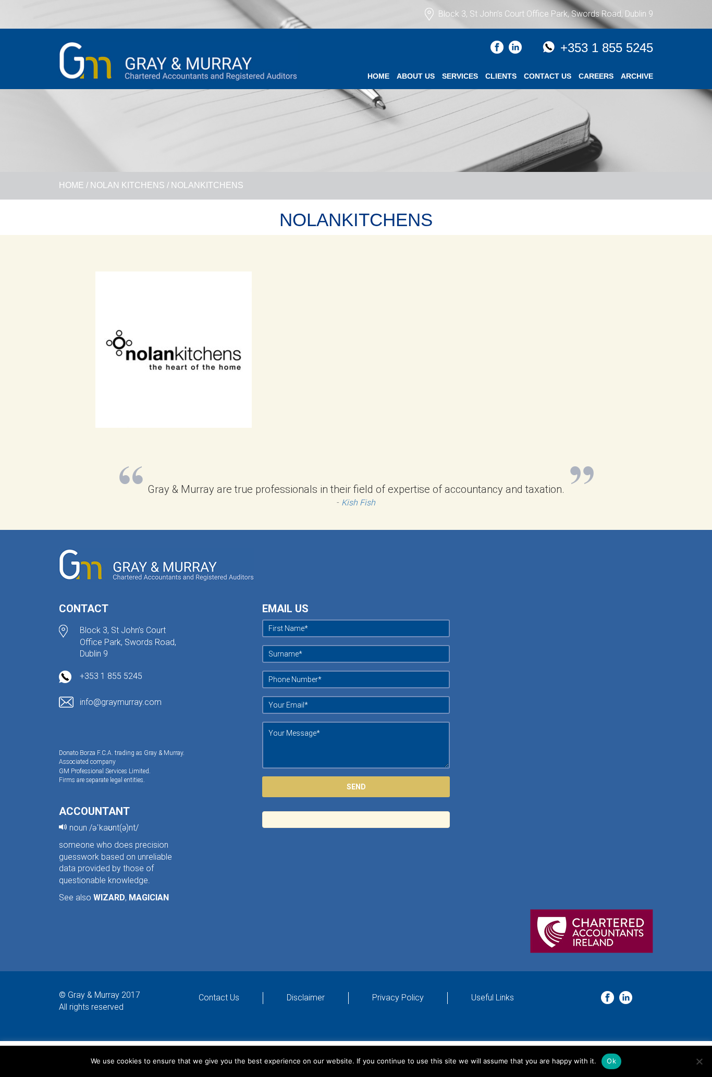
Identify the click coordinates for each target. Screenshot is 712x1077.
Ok (611, 1061)
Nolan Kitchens (127, 185)
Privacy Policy (398, 997)
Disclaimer (306, 997)
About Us (416, 76)
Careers (596, 76)
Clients (501, 76)
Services (460, 76)
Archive (637, 76)
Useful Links (492, 997)
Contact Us (547, 76)
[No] (699, 1061)
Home (378, 76)
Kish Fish (358, 502)
